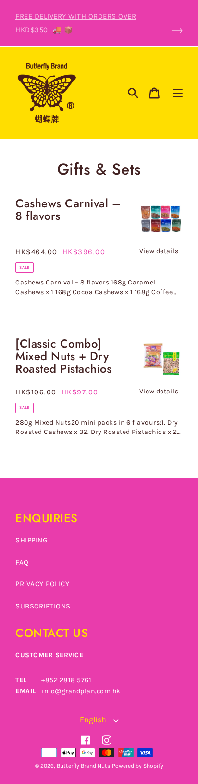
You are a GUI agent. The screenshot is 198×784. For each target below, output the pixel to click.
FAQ (22, 562)
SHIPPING (31, 540)
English (94, 719)
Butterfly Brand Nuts (83, 765)
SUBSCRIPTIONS (43, 606)
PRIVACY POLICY (42, 584)
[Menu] (177, 93)
